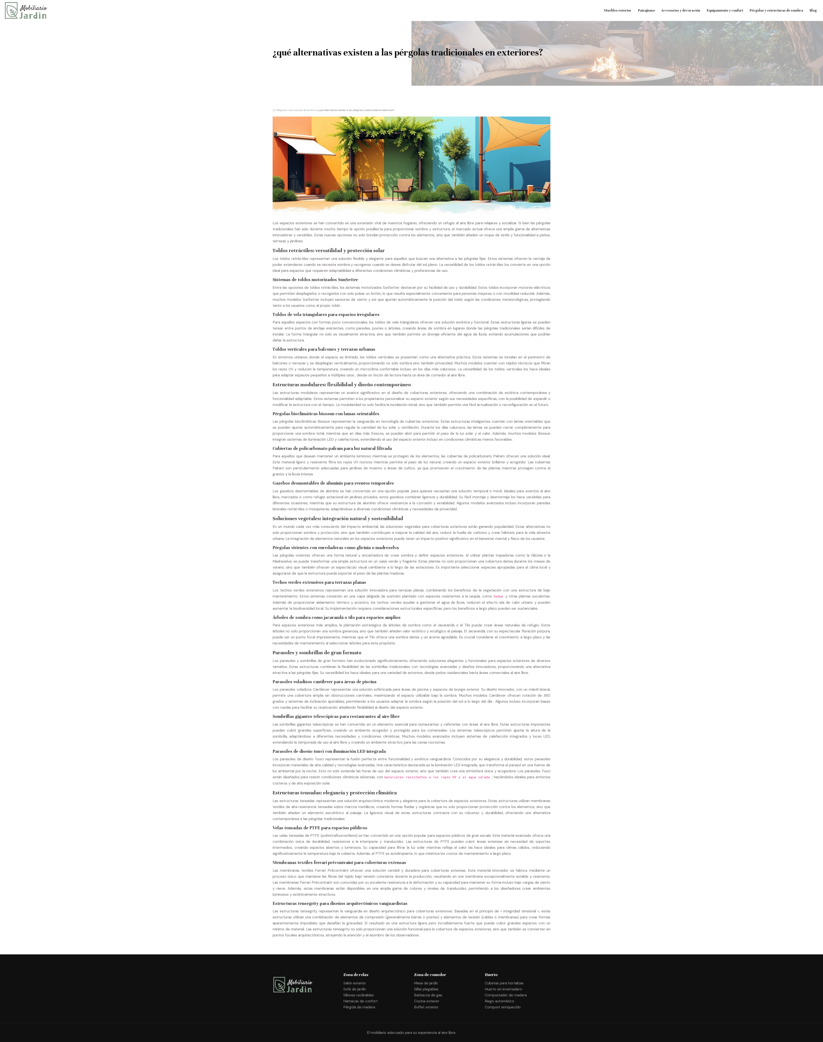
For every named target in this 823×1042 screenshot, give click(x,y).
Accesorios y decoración (680, 10)
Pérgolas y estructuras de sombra (776, 10)
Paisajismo (646, 10)
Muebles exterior (617, 10)
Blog (813, 10)
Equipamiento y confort (725, 10)
